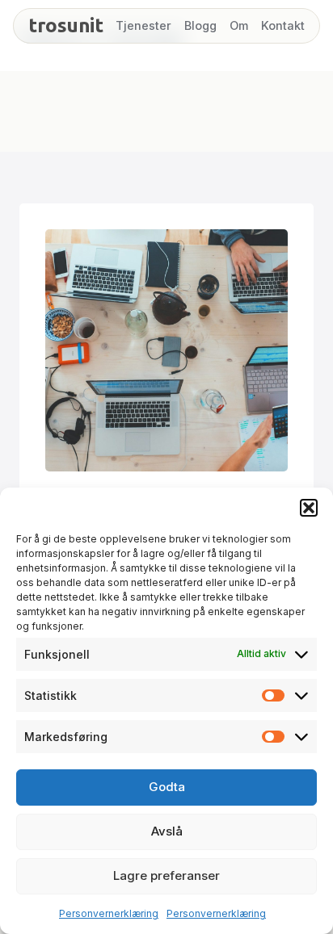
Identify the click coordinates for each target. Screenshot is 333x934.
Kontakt (283, 25)
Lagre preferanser (166, 875)
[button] (309, 508)
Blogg (200, 25)
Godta (167, 786)
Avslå (167, 831)
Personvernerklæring (108, 913)
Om (239, 25)
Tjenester (143, 25)
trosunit (65, 26)
